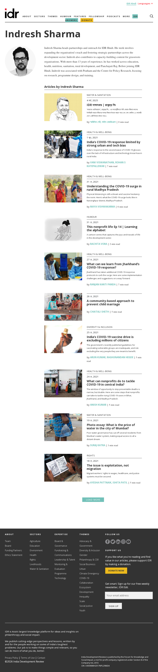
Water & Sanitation (99, 95)
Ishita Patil (120, 482)
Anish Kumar (98, 404)
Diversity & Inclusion (99, 327)
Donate (87, 20)
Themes (53, 16)
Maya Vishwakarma (102, 206)
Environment (36, 550)
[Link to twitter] (112, 541)
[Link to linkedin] (118, 541)
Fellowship (96, 16)
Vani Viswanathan (102, 162)
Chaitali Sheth (99, 311)
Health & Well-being (99, 132)
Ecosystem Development (86, 589)
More (126, 16)
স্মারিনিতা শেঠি (95, 121)
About (27, 16)
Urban (82, 568)
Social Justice (86, 605)
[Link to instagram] (123, 541)
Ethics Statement (13, 555)
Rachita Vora (98, 243)
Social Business (87, 564)
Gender (83, 555)
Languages (145, 3)
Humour (65, 16)
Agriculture (35, 541)
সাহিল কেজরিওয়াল (109, 121)
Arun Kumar (98, 357)
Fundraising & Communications (63, 552)
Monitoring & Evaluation (61, 566)
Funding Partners (13, 550)
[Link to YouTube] (128, 541)
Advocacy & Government (85, 543)
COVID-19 (84, 578)
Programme (61, 573)
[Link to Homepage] (12, 17)
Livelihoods (35, 564)
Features (80, 16)
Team (8, 541)
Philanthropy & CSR (89, 559)
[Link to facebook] (107, 541)
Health (33, 555)
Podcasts (113, 16)
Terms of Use (28, 657)
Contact (41, 657)
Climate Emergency (89, 573)
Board (8, 545)
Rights (91, 455)
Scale (82, 601)
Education (35, 545)
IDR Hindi (131, 3)
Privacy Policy (11, 657)
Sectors (39, 16)
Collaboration (86, 582)
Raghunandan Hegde (120, 357)
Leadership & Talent (65, 559)
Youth (82, 610)
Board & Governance (61, 543)
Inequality (84, 596)
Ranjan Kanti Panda (103, 284)
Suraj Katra (97, 445)
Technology (60, 578)
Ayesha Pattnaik (100, 482)
